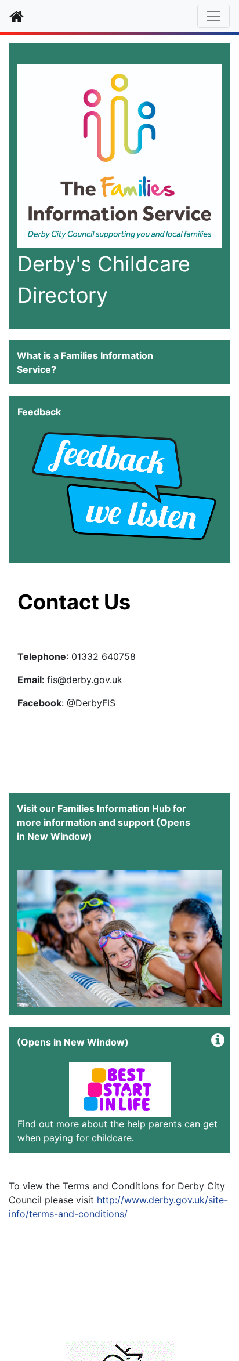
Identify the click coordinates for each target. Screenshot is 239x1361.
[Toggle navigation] (213, 16)
